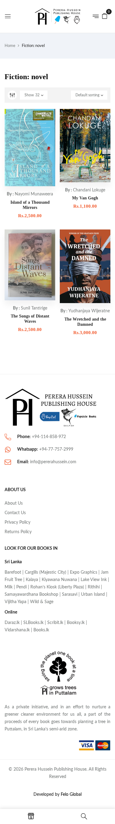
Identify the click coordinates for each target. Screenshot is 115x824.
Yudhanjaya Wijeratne (89, 311)
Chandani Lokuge (89, 190)
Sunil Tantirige (34, 308)
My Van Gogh (85, 198)
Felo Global (71, 794)
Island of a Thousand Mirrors (30, 205)
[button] (104, 16)
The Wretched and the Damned (85, 322)
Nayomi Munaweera (34, 194)
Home (10, 46)
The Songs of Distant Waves (30, 319)
